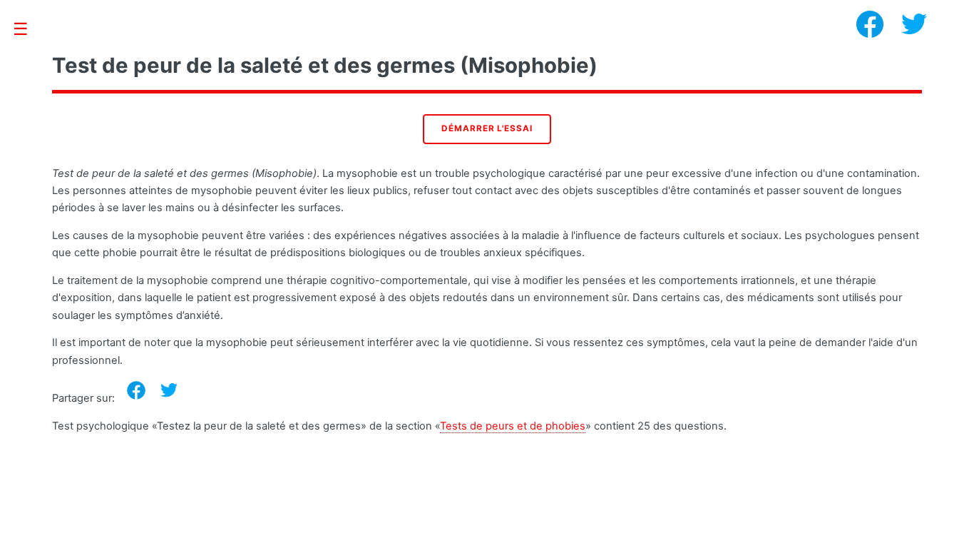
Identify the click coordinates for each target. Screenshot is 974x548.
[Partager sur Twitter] (169, 390)
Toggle (28, 29)
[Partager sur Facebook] (136, 390)
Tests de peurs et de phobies (512, 426)
